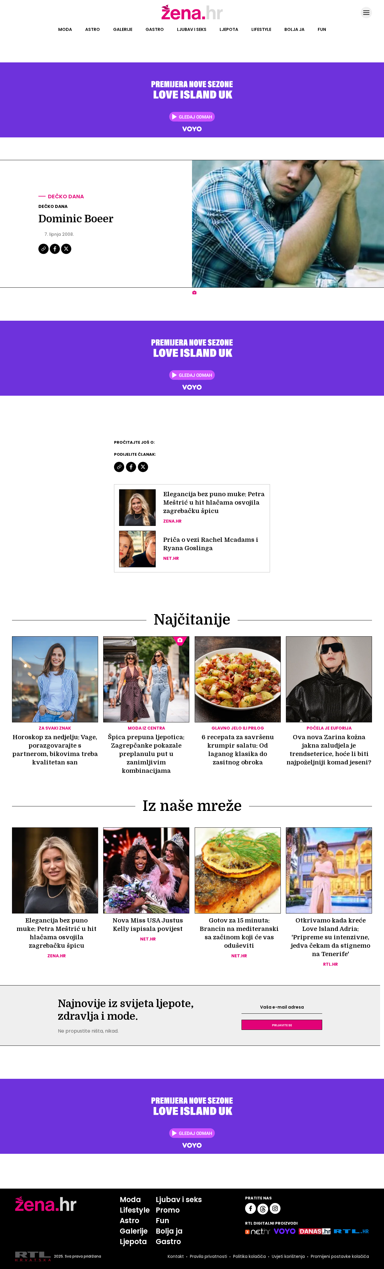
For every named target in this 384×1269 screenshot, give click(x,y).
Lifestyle (261, 29)
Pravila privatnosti (208, 1256)
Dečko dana (66, 196)
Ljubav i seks (191, 29)
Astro (92, 29)
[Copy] (44, 253)
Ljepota (229, 29)
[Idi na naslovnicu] (192, 19)
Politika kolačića (249, 1256)
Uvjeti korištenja (288, 1256)
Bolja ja (294, 29)
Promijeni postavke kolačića (340, 1256)
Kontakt (176, 1256)
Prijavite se (282, 1025)
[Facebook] (55, 253)
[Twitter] (66, 253)
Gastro (155, 29)
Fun (322, 29)
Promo (168, 1210)
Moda (65, 29)
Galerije (122, 29)
